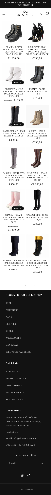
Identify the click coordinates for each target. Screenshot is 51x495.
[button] (3, 13)
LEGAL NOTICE (14, 385)
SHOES (9, 331)
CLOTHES (11, 324)
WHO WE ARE (13, 371)
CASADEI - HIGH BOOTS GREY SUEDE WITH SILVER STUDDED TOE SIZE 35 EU (14, 176)
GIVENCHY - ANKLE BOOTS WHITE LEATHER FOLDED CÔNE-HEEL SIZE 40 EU (14, 92)
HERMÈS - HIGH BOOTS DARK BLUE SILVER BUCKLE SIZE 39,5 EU (14, 263)
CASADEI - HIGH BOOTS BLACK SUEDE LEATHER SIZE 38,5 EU (37, 217)
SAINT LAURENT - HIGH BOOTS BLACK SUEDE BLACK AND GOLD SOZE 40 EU (37, 264)
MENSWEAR (12, 345)
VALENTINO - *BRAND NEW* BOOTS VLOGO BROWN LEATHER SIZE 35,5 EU (37, 176)
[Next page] (33, 285)
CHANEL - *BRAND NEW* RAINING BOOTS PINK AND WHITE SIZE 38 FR (13, 218)
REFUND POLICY (15, 399)
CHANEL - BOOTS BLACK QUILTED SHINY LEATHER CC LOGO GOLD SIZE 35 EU (14, 50)
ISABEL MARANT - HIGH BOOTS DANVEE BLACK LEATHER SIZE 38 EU (14, 133)
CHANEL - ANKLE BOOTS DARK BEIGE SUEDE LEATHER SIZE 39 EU (37, 134)
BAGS (9, 317)
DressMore (29, 490)
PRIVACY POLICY (15, 392)
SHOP (8, 303)
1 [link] (17, 285)
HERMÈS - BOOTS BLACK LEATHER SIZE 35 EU (37, 91)
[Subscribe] (41, 463)
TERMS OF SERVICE (16, 378)
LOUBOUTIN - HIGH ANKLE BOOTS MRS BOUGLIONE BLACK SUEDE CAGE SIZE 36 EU (37, 50)
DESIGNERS (12, 310)
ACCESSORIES (13, 338)
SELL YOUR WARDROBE (18, 352)
